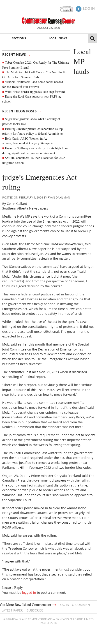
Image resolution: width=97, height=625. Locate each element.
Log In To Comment (75, 605)
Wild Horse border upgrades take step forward (35, 91)
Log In (89, 8)
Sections (19, 38)
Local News (58, 38)
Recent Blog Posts (22, 111)
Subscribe (35, 610)
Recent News (16, 54)
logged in (29, 592)
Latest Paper (12, 610)
